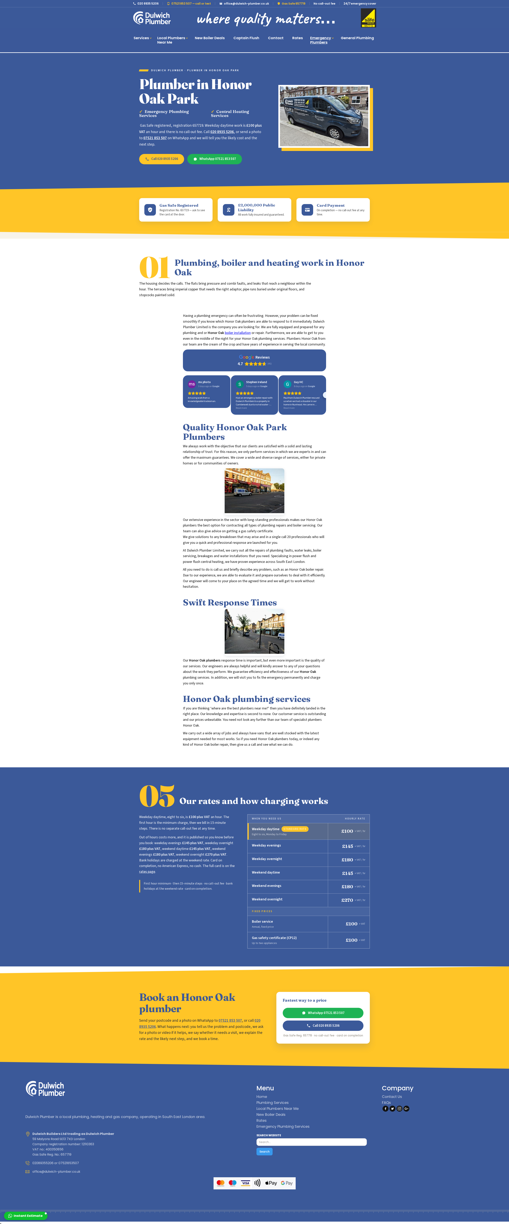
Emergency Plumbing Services (283, 1127)
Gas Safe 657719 (293, 4)
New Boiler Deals (271, 1115)
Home (261, 1097)
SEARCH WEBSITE (268, 1135)
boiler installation (238, 332)
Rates (261, 1121)
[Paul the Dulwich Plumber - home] (152, 18)
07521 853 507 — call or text (191, 4)
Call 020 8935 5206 (164, 159)
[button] (142, 38)
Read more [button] (241, 408)
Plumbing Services (272, 1103)
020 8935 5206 (148, 4)
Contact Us (392, 1097)
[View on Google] (192, 384)
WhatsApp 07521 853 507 (217, 159)
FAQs (386, 1103)
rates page (147, 871)
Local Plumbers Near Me (277, 1109)
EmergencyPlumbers (320, 40)
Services (141, 37)
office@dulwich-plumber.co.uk (246, 4)
